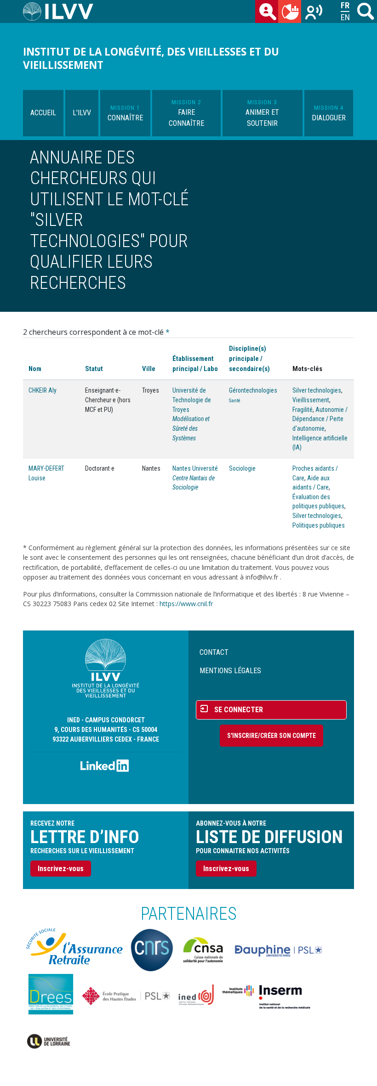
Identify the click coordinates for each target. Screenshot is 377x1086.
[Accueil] (62, 11)
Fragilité (302, 409)
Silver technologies (316, 390)
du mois (289, 11)
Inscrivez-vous (61, 868)
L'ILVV (82, 112)
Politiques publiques (318, 525)
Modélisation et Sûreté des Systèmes (191, 428)
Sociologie (242, 468)
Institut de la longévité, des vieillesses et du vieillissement (151, 58)
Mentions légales (230, 670)
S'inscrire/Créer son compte (271, 735)
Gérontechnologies (253, 390)
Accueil (43, 112)
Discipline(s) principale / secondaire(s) (249, 358)
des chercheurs (266, 11)
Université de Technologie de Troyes (191, 400)
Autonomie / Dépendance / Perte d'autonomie (320, 419)
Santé (234, 401)
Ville (148, 369)
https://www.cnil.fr (186, 603)
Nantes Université (195, 468)
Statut (94, 369)
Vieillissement (310, 400)
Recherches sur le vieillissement (312, 11)
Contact (214, 652)
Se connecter (238, 709)
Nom (35, 369)
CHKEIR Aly (43, 390)
